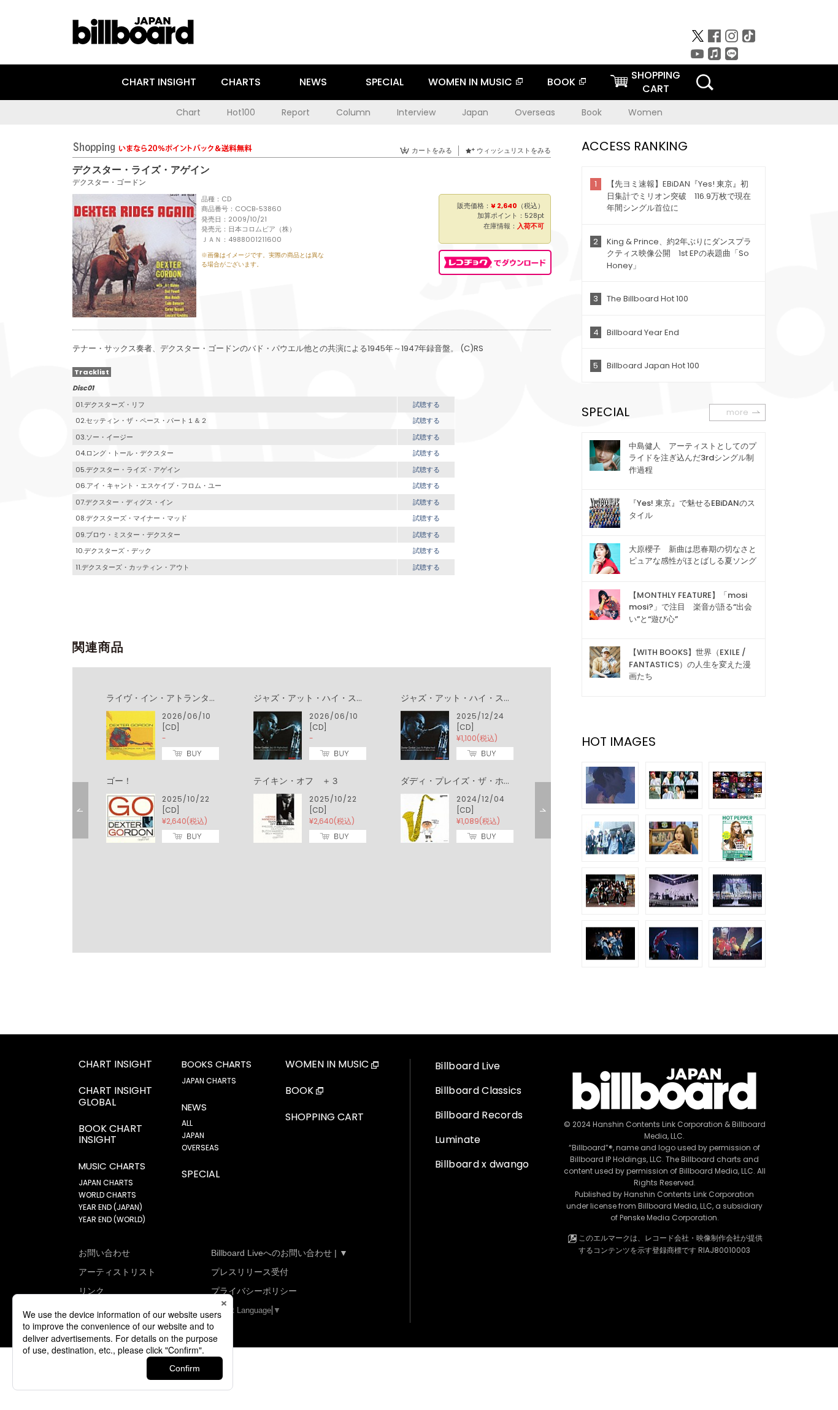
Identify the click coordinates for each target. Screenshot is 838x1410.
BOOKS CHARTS (217, 1064)
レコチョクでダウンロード (495, 262)
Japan (475, 112)
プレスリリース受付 (249, 1272)
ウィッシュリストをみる (514, 150)
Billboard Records (479, 1115)
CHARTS (241, 82)
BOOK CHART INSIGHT (110, 1135)
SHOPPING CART (324, 1117)
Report (296, 112)
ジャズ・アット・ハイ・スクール (317, 698)
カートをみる (432, 150)
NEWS (313, 82)
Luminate (458, 1140)
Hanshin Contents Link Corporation (658, 1124)
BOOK (561, 82)
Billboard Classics (478, 1090)
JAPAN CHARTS (106, 1182)
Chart (188, 112)
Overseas (535, 112)
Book (592, 112)
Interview (416, 112)
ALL (187, 1123)
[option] (311, 768)
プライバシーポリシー (254, 1291)
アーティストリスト (117, 1272)
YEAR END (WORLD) (112, 1219)
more (737, 412)
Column (353, 112)
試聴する (426, 404)
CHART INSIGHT (158, 82)
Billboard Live (467, 1066)
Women (645, 112)
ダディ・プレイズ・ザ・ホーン (461, 781)
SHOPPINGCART (655, 82)
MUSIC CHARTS (112, 1166)
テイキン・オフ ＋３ (296, 781)
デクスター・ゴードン (109, 182)
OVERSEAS (200, 1147)
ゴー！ (119, 781)
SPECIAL (385, 82)
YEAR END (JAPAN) (110, 1207)
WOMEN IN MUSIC (470, 82)
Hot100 (241, 112)
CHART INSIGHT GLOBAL (115, 1097)
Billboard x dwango (482, 1164)
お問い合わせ (104, 1253)
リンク (91, 1291)
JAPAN (193, 1135)
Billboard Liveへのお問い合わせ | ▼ (279, 1253)
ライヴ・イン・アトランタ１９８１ (175, 698)
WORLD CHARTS (107, 1195)
